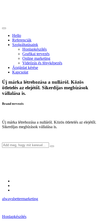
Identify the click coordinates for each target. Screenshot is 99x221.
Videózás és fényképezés (42, 63)
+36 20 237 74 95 (26, 181)
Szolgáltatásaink (25, 44)
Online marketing (36, 58)
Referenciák (21, 40)
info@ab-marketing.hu (30, 185)
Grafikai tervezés (36, 54)
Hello (16, 35)
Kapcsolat (20, 72)
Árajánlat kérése (25, 67)
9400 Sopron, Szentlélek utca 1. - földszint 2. (48, 190)
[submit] (52, 146)
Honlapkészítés (34, 49)
